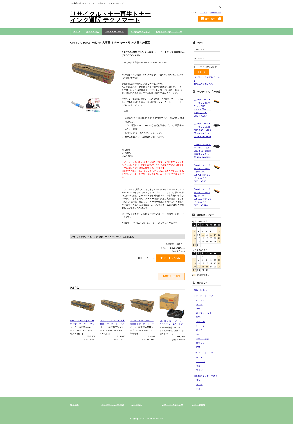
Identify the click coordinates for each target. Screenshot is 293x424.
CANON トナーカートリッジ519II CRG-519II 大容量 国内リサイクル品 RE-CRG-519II (202, 151)
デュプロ (200, 388)
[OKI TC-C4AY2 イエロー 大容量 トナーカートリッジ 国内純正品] (82, 305)
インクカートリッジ (140, 31)
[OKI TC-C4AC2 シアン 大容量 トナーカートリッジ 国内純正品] (112, 305)
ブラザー (200, 321)
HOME (76, 31)
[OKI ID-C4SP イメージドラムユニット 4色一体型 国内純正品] (172, 306)
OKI (198, 308)
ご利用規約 (136, 404)
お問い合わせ (198, 404)
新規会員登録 (215, 12)
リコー (199, 304)
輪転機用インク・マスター (169, 31)
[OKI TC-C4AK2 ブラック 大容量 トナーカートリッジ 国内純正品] (142, 305)
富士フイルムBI (203, 313)
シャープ (200, 326)
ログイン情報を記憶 (207, 67)
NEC (198, 317)
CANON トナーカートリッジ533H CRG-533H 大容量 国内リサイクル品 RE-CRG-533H (203, 130)
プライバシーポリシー (172, 404)
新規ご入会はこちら (203, 83)
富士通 (199, 330)
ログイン (203, 12)
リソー (199, 380)
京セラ (199, 334)
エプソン (200, 343)
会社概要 (74, 404)
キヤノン (200, 300)
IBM (198, 347)
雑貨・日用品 (92, 31)
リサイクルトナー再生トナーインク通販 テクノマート (110, 17)
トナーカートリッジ (114, 31)
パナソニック (202, 338)
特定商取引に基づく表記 (112, 404)
